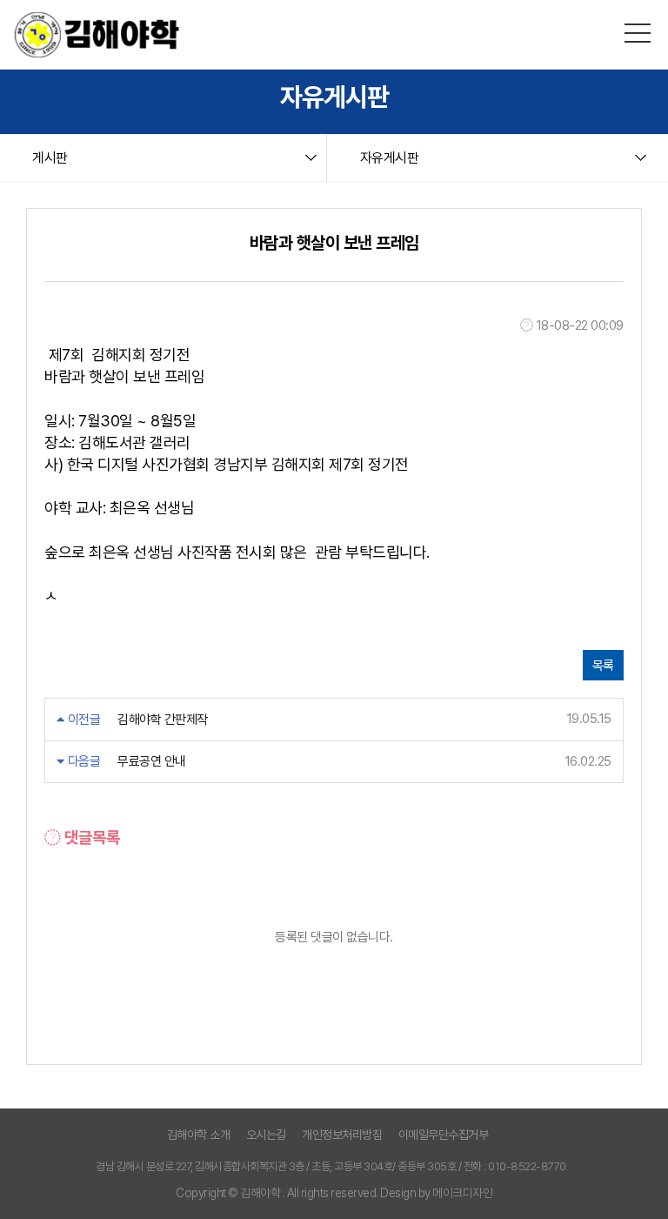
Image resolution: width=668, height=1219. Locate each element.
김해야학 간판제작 (162, 719)
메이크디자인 (462, 1193)
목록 (603, 665)
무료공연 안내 (151, 761)
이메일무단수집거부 (443, 1135)
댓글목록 (90, 837)
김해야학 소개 (198, 1135)
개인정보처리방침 (342, 1135)
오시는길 (266, 1135)
